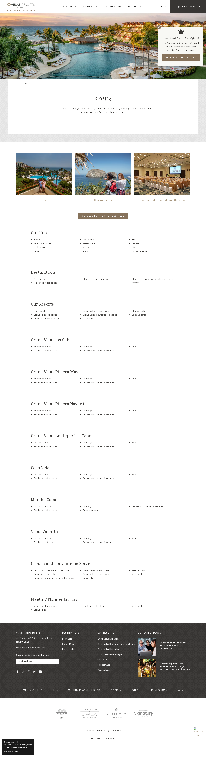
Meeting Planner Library (54, 599)
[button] (152, 7)
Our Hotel (40, 232)
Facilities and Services (45, 350)
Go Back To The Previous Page (103, 216)
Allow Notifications (181, 57)
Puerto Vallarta (69, 649)
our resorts (105, 633)
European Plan (91, 510)
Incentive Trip (91, 7)
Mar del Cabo (139, 311)
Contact (136, 243)
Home (18, 84)
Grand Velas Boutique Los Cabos (100, 314)
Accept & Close (12, 752)
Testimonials (136, 7)
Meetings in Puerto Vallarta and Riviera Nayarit (152, 281)
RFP (134, 247)
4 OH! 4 (103, 99)
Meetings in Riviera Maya (96, 279)
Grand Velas (40, 609)
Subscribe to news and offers (32, 655)
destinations (71, 633)
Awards (116, 690)
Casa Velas (88, 318)
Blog (85, 251)
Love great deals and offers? (180, 38)
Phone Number (24, 647)
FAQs (36, 251)
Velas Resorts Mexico (28, 633)
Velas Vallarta (139, 314)
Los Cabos (67, 639)
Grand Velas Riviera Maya (47, 318)
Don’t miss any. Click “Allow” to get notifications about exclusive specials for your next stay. (181, 47)
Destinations (103, 199)
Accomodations (42, 346)
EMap (135, 239)
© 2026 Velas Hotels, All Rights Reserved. (103, 730)
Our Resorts (44, 199)
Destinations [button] (114, 7)
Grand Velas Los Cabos (45, 574)
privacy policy (97, 738)
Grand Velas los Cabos (45, 314)
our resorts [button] (69, 7)
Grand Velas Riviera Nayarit (97, 311)
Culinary (87, 346)
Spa (134, 346)
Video (86, 247)
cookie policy (21, 748)
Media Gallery (90, 243)
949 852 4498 (39, 647)
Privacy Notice (139, 251)
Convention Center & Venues (98, 350)
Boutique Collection (94, 606)
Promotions (89, 239)
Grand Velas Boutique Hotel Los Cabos (54, 578)
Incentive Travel (42, 243)
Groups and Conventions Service (162, 199)
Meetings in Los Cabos (45, 282)
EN (161, 7)
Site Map (110, 738)
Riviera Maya (68, 644)
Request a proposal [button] (188, 6)
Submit (56, 661)
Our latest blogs (149, 633)
